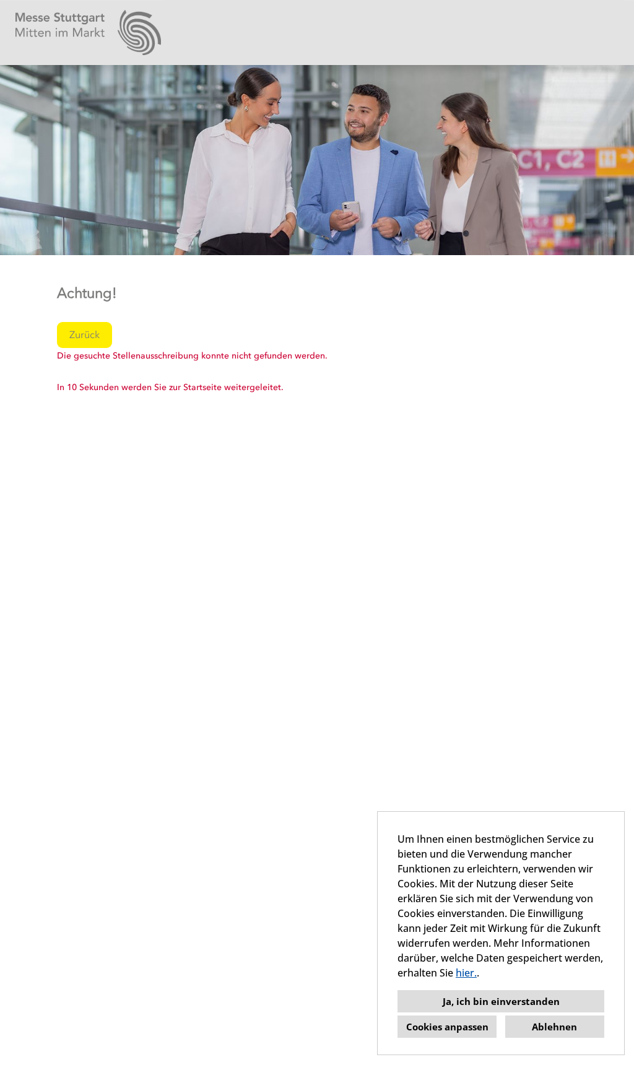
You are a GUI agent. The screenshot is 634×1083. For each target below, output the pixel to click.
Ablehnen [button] (554, 1026)
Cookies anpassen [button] (447, 1026)
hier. (466, 973)
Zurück (84, 335)
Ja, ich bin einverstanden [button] (501, 1001)
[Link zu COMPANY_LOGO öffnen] (88, 32)
